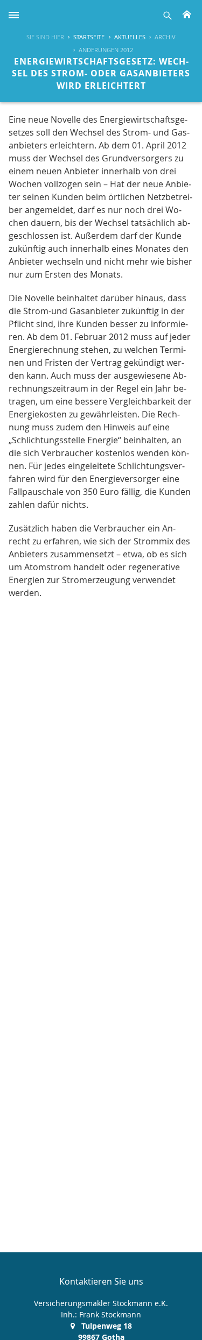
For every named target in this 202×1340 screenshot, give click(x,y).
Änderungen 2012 (106, 50)
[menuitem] (84, 37)
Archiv (165, 37)
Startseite (89, 37)
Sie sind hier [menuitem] (45, 37)
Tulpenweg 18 (106, 1326)
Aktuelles (129, 37)
